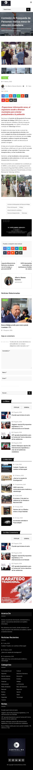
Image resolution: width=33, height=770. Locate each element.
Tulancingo (24, 213)
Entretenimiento (5, 679)
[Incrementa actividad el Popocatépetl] (6, 521)
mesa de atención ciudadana (14, 210)
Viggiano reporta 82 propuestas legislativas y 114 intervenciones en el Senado (21, 426)
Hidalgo (9, 28)
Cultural (19, 671)
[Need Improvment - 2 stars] (3, 341)
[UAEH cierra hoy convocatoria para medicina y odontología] (6, 488)
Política (3, 694)
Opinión (19, 692)
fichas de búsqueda (12, 207)
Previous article (6, 261)
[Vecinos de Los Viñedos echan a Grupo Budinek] (6, 510)
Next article (28, 261)
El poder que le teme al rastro (21, 415)
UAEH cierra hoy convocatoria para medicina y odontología (22, 489)
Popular (16, 407)
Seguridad (4, 697)
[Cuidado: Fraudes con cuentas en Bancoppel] (6, 468)
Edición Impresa (5, 676)
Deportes (3, 673)
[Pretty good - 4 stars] (6, 341)
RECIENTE (6, 407)
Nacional (3, 689)
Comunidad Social (6, 671)
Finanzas (3, 681)
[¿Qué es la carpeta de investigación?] (6, 478)
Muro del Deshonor (22, 687)
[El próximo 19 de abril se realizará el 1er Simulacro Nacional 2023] (6, 499)
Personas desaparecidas (13, 213)
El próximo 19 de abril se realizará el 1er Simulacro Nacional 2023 (21, 500)
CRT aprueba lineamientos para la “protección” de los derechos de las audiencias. (21, 437)
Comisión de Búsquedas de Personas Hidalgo (18, 204)
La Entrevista (20, 684)
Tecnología (20, 697)
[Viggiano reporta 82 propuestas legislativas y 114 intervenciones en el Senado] (5, 424)
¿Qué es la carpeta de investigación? (11, 652)
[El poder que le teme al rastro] (5, 415)
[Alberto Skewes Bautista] (23, 86)
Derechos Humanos (22, 673)
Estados (19, 679)
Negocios (19, 689)
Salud (18, 694)
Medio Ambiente (5, 687)
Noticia (3, 692)
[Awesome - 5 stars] (8, 341)
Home (4, 28)
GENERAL (26, 407)
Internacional (5, 684)
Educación (19, 676)
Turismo (3, 700)
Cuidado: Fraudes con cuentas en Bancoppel (13, 646)
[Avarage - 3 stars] (5, 341)
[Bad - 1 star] (1, 341)
